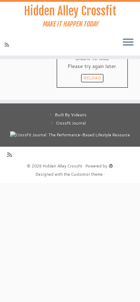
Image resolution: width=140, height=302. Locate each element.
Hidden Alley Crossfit (70, 11)
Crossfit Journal (71, 123)
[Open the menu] (128, 42)
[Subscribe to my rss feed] (8, 44)
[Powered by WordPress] (110, 164)
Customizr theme (87, 174)
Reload (92, 78)
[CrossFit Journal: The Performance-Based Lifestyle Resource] (70, 134)
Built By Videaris (71, 115)
